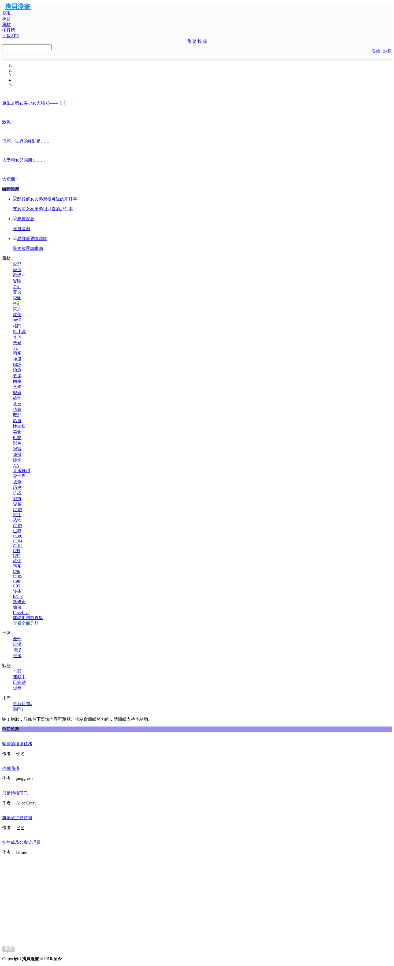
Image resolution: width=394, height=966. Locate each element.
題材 (6, 24)
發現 (6, 13)
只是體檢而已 (15, 793)
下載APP (10, 35)
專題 (6, 19)
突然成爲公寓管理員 (21, 842)
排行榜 (8, 30)
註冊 (387, 51)
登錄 (376, 51)
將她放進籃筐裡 (17, 817)
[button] (197, 41)
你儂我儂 (10, 768)
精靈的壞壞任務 (17, 744)
